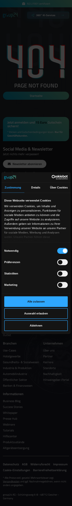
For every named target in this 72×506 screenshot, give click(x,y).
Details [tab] (35, 187)
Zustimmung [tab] (13, 187)
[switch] (62, 262)
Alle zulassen (36, 301)
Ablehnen (36, 325)
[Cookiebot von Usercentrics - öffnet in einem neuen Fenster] (52, 177)
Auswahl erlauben (36, 313)
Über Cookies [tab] (59, 187)
